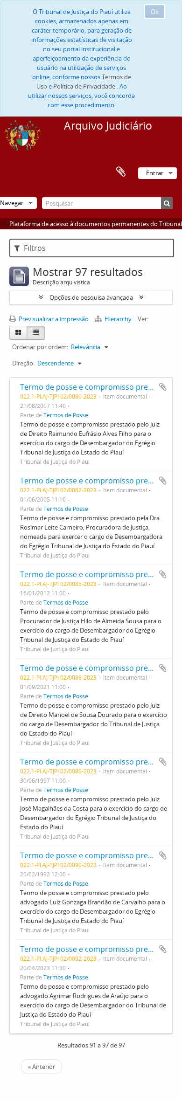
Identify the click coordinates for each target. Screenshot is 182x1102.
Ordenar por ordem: (40, 347)
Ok (155, 11)
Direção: (23, 363)
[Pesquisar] (167, 203)
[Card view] (18, 333)
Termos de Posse (65, 415)
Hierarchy (118, 319)
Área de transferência (121, 172)
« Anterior (41, 1066)
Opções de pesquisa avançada (91, 297)
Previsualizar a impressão (53, 319)
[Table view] (36, 333)
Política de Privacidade (84, 86)
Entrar (154, 173)
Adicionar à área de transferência (163, 387)
